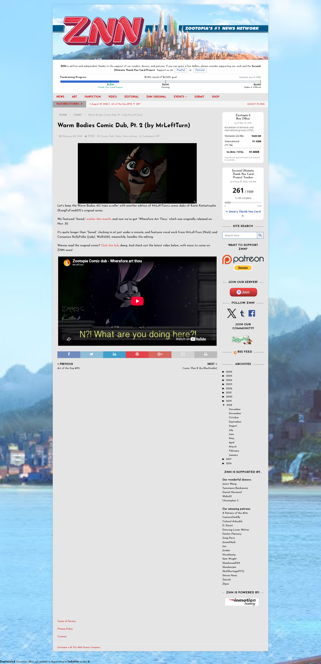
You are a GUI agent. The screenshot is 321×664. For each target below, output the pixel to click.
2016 (229, 463)
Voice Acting (130, 136)
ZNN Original (156, 97)
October (234, 417)
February (234, 450)
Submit (199, 97)
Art (74, 97)
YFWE (91, 136)
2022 (229, 388)
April (231, 442)
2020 (229, 396)
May (231, 438)
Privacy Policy (65, 629)
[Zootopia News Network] (160, 57)
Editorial (131, 97)
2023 (229, 384)
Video (112, 97)
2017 (228, 459)
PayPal (181, 70)
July (231, 430)
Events (179, 97)
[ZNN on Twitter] (231, 316)
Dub (111, 136)
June (231, 434)
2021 (229, 392)
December (235, 409)
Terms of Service (66, 621)
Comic (104, 136)
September (235, 421)
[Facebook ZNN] (252, 316)
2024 (229, 380)
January (233, 455)
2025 (229, 376)
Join (245, 292)
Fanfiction (93, 97)
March (232, 446)
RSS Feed (244, 351)
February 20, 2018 (72, 136)
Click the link (110, 245)
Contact (62, 636)
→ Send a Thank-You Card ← (243, 213)
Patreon (200, 70)
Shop (215, 97)
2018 (229, 405)
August (233, 426)
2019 (229, 401)
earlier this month (99, 219)
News (60, 97)
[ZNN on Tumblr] (241, 316)
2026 (229, 371)
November (235, 413)
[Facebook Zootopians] (242, 342)
